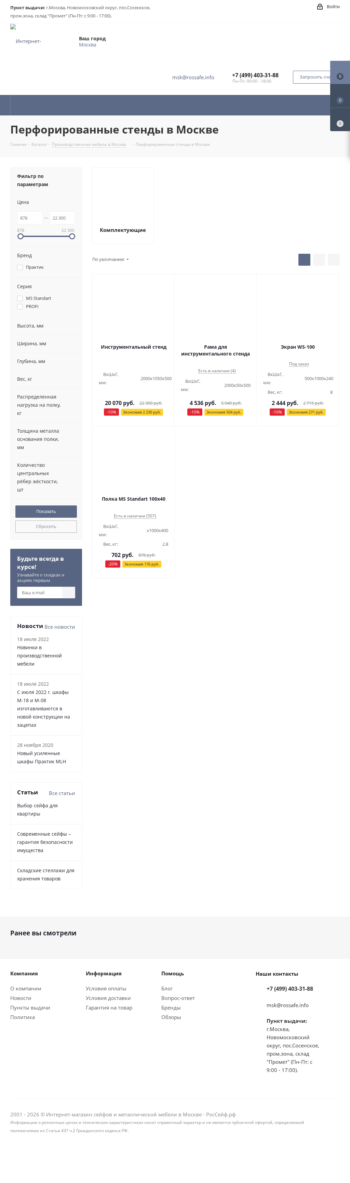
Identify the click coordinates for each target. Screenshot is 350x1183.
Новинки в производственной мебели (39, 655)
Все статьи (62, 793)
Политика (22, 1017)
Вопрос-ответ (178, 997)
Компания (24, 973)
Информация (104, 973)
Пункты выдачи (30, 1007)
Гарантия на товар (109, 1007)
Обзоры (171, 1017)
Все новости (59, 626)
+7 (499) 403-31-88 (255, 75)
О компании (25, 988)
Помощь (172, 973)
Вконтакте (334, 1158)
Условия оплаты (106, 988)
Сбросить (46, 526)
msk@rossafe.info (193, 77)
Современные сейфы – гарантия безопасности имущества (45, 842)
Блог (167, 988)
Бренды (171, 1007)
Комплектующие (123, 229)
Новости (20, 997)
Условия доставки (108, 997)
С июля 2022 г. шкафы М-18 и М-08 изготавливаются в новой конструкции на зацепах (43, 708)
